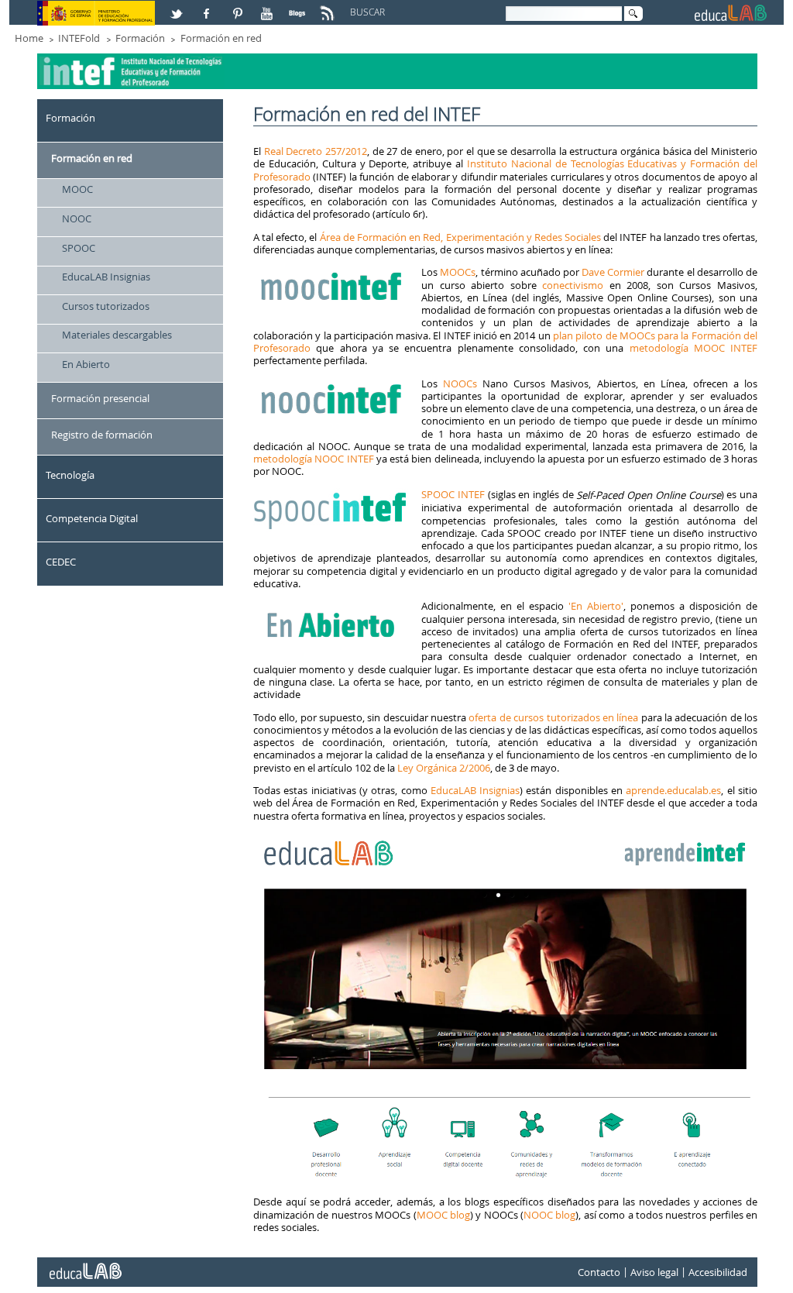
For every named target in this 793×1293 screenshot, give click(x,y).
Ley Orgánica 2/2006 (443, 768)
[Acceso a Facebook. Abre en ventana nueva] (208, 7)
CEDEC (61, 562)
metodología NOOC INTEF (313, 459)
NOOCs (460, 383)
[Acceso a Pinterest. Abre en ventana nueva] (238, 7)
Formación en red (221, 38)
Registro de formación (102, 435)
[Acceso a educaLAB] (84, 1265)
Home (29, 38)
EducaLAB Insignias (106, 277)
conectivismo (572, 285)
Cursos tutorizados (105, 306)
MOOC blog (443, 1215)
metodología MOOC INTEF (694, 348)
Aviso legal (654, 1272)
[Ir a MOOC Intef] (332, 272)
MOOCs (457, 272)
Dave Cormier (613, 272)
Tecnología (70, 475)
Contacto (599, 1272)
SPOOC (78, 248)
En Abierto (86, 364)
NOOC (76, 218)
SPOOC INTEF (453, 494)
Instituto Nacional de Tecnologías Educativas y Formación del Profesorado (505, 169)
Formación (140, 38)
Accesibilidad (717, 1272)
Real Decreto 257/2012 (315, 151)
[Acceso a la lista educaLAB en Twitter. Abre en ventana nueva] (178, 7)
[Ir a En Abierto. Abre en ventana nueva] (332, 606)
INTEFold (79, 38)
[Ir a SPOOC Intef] (332, 494)
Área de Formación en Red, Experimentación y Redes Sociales (460, 237)
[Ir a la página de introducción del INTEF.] (132, 59)
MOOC (77, 189)
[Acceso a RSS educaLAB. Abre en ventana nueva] (329, 7)
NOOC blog (549, 1215)
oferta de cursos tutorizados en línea (553, 717)
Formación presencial (100, 398)
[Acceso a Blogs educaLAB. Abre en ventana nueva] (299, 7)
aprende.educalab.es (673, 790)
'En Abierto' (593, 606)
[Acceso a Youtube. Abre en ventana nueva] (269, 7)
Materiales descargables (117, 335)
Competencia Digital (92, 518)
